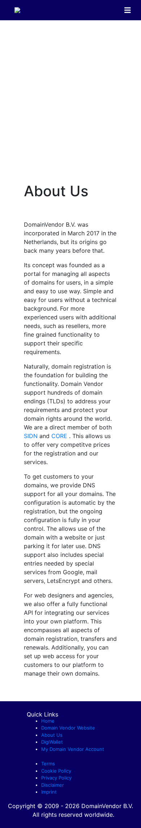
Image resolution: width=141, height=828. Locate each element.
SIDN (31, 436)
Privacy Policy (56, 778)
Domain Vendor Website (68, 728)
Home (48, 721)
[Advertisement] (70, 94)
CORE (60, 436)
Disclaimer (52, 785)
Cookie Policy (56, 771)
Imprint (49, 792)
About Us (52, 735)
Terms (48, 763)
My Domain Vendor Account (72, 749)
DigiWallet (52, 742)
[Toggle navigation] (128, 10)
